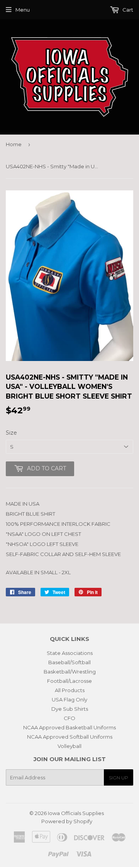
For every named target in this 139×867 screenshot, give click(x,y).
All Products (70, 690)
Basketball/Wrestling (70, 671)
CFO (69, 718)
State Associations (70, 653)
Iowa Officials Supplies (76, 813)
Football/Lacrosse (69, 681)
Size (11, 432)
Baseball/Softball (69, 662)
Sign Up (118, 778)
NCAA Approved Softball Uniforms (69, 737)
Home (14, 144)
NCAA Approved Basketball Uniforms (69, 727)
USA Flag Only (69, 699)
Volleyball (69, 746)
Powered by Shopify (66, 821)
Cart (127, 10)
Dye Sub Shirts (69, 709)
